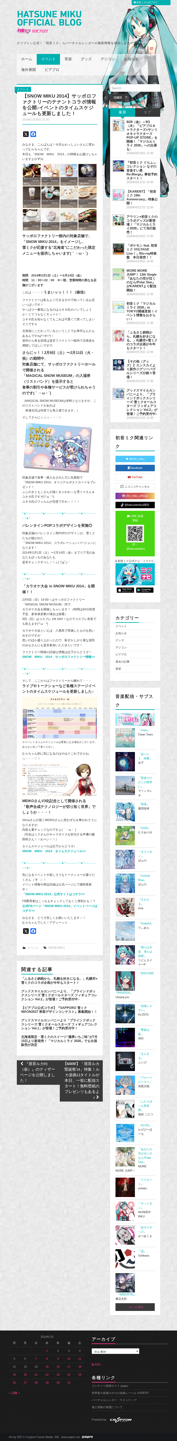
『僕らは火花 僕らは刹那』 (145, 952)
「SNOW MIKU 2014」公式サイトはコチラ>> (53, 894)
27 (25, 1382)
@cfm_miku (136, 458)
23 (58, 1374)
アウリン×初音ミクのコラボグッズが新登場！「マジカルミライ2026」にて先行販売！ (142, 224)
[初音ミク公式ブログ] (49, 22)
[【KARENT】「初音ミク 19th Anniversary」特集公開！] (118, 195)
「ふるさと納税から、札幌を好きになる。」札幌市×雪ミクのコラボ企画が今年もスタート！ (59, 980)
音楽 (68, 59)
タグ (148, 112)
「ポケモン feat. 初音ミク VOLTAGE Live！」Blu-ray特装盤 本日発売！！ (141, 251)
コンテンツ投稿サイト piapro (110, 1385)
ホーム (26, 59)
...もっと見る (135, 1307)
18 (79, 1366)
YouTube (136, 477)
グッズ (86, 59)
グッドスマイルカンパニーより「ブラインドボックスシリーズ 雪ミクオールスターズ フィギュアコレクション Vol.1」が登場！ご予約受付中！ (59, 1024)
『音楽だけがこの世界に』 (145, 782)
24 (68, 1374)
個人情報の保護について (107, 1407)
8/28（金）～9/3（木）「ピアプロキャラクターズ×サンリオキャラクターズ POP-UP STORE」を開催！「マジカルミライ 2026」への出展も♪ (142, 135)
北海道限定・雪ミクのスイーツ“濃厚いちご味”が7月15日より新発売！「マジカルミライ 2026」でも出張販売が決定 (59, 1041)
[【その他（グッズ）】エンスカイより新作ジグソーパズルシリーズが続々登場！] (118, 364)
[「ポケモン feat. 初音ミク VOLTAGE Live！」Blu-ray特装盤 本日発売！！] (118, 249)
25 (79, 1374)
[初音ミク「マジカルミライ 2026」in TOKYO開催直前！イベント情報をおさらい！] (118, 307)
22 (47, 1374)
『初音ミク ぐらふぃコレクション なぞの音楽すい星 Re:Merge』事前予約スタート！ (141, 170)
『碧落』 (143, 804)
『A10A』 (144, 828)
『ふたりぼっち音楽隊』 (145, 1106)
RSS (97, 1364)
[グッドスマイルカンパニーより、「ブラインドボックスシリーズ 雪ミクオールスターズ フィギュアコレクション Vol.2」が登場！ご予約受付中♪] (118, 393)
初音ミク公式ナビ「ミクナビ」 (136, 561)
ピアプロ (52, 70)
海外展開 (28, 70)
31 (68, 1382)
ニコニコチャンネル (137, 486)
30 (58, 1382)
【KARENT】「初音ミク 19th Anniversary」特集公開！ (142, 197)
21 (36, 1374)
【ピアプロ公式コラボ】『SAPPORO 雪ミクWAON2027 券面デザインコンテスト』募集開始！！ (59, 1009)
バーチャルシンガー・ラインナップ (114, 1400)
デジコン (108, 59)
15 (47, 1366)
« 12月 (13, 1393)
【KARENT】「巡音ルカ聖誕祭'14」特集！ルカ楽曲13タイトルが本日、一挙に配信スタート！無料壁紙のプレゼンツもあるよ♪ (81, 1080)
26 (14, 1382)
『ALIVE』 (145, 1125)
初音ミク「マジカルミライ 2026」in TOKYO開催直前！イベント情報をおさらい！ (142, 311)
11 (79, 1358)
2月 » (16, 1393)
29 (47, 1382)
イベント (48, 59)
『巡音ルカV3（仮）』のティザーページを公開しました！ (37, 1072)
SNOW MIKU (56, 947)
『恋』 (142, 1251)
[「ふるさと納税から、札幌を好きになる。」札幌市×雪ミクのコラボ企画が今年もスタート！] (118, 335)
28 (36, 1382)
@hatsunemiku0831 (136, 504)
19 (14, 1374)
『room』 (144, 730)
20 (25, 1374)
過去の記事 (122, 661)
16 (58, 1366)
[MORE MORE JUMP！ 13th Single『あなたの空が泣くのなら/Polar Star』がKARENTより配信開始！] (118, 274)
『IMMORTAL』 (127, 1294)
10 (68, 1358)
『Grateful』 (146, 923)
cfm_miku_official (136, 495)
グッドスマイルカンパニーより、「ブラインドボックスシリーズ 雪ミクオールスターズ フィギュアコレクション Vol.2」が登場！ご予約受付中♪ (59, 995)
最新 (122, 112)
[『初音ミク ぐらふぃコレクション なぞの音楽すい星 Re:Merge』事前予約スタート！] (118, 166)
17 (68, 1366)
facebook (136, 468)
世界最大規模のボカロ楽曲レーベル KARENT (120, 1393)
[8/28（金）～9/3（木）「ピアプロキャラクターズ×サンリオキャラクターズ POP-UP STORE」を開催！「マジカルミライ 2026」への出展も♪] (118, 125)
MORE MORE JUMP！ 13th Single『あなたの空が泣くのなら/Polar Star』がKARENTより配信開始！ (141, 280)
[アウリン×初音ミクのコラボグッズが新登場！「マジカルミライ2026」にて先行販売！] (118, 220)
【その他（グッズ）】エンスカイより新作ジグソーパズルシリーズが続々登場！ (141, 369)
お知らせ (131, 59)
